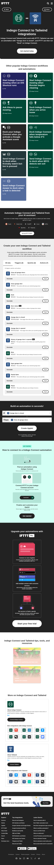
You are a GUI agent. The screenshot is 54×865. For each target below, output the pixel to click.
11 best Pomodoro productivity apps (43, 835)
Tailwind (41, 30)
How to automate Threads (40, 838)
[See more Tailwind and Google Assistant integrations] (40, 781)
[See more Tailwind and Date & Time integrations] (13, 781)
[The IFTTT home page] (5, 3)
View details (10, 278)
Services (3, 820)
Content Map (4, 833)
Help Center (4, 830)
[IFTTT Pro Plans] (20, 306)
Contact (33, 854)
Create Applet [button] (27, 428)
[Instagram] (24, 858)
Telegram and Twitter (17, 841)
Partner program (25, 854)
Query (14, 308)
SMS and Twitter (16, 833)
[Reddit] (39, 858)
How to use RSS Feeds (39, 830)
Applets (3, 825)
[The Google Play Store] (32, 848)
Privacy (38, 854)
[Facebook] (16, 858)
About (43, 854)
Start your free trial (27, 623)
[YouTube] (27, 858)
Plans (2, 838)
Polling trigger (16, 319)
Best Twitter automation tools (41, 823)
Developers (11, 854)
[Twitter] (31, 858)
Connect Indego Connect (16, 719)
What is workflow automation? (41, 828)
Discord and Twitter (17, 843)
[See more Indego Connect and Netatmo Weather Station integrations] (27, 730)
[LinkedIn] (20, 858)
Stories (3, 823)
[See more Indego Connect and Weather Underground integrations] (27, 737)
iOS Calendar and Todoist (18, 838)
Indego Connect (18, 30)
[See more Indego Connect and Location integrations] (40, 730)
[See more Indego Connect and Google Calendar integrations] (40, 737)
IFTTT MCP (4, 828)
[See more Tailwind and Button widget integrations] (27, 775)
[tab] (8, 263)
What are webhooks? (39, 833)
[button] (52, 3)
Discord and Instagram (18, 820)
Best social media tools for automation (43, 843)
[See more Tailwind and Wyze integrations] (27, 781)
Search (3, 835)
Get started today (27, 51)
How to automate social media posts (43, 841)
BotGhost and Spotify (17, 830)
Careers (18, 854)
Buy (8, 715)
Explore (3, 817)
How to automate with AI (40, 820)
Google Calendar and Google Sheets (21, 825)
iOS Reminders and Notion (19, 835)
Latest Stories (38, 817)
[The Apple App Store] (22, 848)
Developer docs (5, 841)
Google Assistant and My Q (19, 828)
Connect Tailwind (14, 764)
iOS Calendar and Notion (18, 823)
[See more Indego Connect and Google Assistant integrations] (13, 737)
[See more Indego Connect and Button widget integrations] (13, 730)
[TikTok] (35, 858)
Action (14, 274)
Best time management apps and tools (43, 825)
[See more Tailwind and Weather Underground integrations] (40, 775)
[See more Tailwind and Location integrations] (13, 775)
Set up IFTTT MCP (27, 233)
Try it (45, 278)
